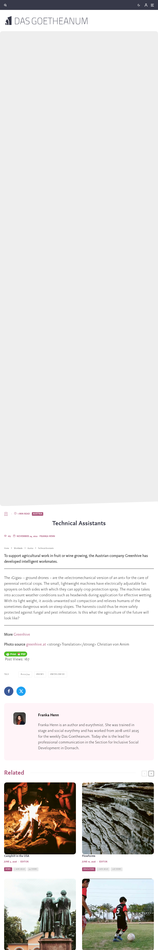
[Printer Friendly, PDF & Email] (15, 654)
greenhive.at (36, 644)
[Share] (8, 691)
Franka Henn (47, 536)
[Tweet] (21, 691)
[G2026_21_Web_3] (40, 818)
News (41, 674)
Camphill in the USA (16, 856)
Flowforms (88, 856)
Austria (37, 514)
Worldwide (58, 674)
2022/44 (26, 674)
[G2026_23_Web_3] (118, 818)
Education (89, 869)
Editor (24, 862)
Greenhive (22, 635)
